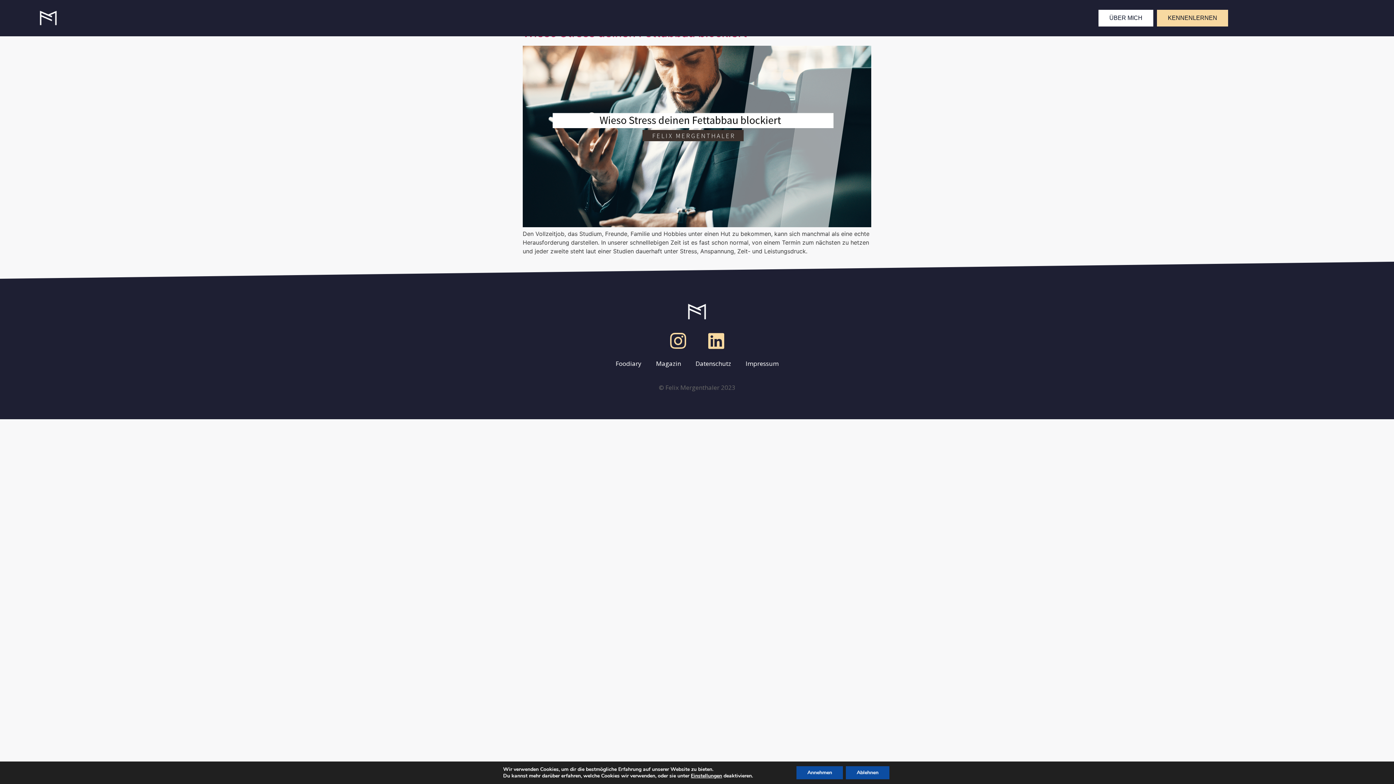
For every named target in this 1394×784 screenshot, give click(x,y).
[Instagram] (678, 341)
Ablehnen (868, 772)
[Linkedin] (716, 341)
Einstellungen (706, 776)
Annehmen (819, 772)
